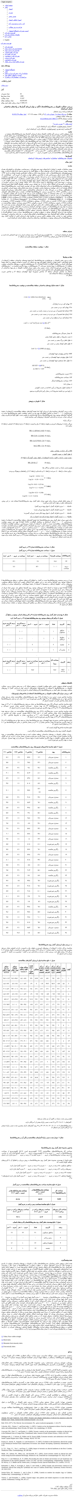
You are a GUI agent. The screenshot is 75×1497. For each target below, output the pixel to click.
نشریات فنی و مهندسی (12, 56)
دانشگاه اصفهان (10, 70)
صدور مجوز (12, 16)
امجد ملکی (68, 124)
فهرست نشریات (10, 33)
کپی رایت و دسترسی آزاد (17, 23)
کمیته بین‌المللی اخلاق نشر (13, 75)
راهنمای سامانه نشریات (12, 35)
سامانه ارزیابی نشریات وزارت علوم (16, 73)
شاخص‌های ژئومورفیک (42, 158)
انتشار (10, 9)
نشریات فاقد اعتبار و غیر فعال (14, 62)
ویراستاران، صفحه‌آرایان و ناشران (15, 77)
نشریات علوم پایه (10, 54)
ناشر (6, 7)
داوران (11, 13)
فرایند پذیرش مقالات (15, 27)
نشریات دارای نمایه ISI (12, 50)
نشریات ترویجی (10, 58)
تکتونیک (69, 158)
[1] (29, 297)
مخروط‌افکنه (62, 158)
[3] (39, 348)
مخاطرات (54, 158)
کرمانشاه (31, 158)
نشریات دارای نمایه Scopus (13, 48)
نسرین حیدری (58, 124)
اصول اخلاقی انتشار (15, 20)
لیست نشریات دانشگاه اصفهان (19, 31)
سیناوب (19, 1495)
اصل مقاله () (19, 114)
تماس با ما (8, 36)
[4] (40, 365)
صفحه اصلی (9, 5)
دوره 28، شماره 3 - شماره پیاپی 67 (55, 114)
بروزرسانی (4, 85)
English (7, 40)
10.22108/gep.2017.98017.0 (49, 119)
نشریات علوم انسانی (11, 52)
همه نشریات (9, 47)
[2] (43, 323)
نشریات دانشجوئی (10, 60)
